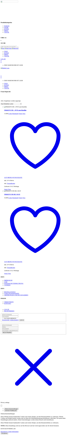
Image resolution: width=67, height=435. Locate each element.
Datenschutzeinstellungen (11, 408)
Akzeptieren (4, 433)
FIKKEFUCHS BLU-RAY (12, 194)
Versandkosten (11, 183)
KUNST (6, 29)
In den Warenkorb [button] (13, 113)
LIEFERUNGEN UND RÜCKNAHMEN (16, 295)
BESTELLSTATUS (9, 292)
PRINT (6, 30)
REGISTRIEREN (9, 311)
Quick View (22, 113)
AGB (5, 282)
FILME (6, 27)
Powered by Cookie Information (9, 431)
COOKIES (7, 285)
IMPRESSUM (8, 280)
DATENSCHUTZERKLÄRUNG (13, 283)
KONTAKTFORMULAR (10, 410)
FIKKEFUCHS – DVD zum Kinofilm (15, 110)
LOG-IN (6, 309)
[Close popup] (1, 406)
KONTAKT (7, 303)
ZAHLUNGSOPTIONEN (11, 293)
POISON (6, 26)
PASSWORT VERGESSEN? (10, 320)
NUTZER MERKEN (10, 318)
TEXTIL (6, 32)
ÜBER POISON (9, 302)
